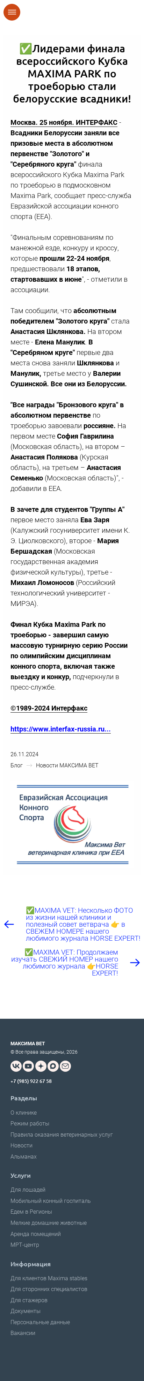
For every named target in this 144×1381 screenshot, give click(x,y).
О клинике (23, 1112)
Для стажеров (29, 1300)
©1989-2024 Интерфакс (48, 708)
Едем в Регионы (31, 1211)
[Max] (53, 1066)
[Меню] (11, 12)
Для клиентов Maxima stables (48, 1278)
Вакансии (22, 1333)
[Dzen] (40, 1066)
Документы (25, 1311)
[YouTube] (28, 1066)
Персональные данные (40, 1322)
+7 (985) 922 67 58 (31, 1081)
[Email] (65, 1066)
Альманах (23, 1156)
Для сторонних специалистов (48, 1289)
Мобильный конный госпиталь (50, 1201)
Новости (21, 1145)
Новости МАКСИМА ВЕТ (67, 765)
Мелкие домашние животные (48, 1223)
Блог (16, 765)
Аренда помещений (35, 1234)
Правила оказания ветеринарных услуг (61, 1134)
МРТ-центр (24, 1245)
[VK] (16, 1066)
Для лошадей (27, 1189)
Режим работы (29, 1123)
